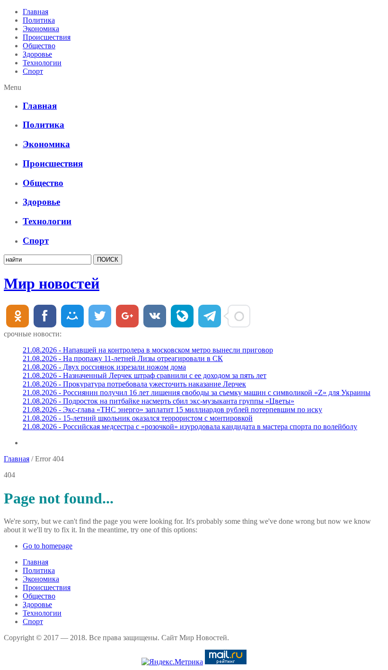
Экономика (41, 29)
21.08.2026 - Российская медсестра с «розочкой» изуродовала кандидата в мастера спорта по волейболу (190, 427)
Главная (35, 12)
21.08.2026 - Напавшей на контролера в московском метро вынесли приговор (148, 350)
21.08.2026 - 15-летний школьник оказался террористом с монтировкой (138, 418)
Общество (39, 46)
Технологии (42, 63)
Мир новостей (51, 283)
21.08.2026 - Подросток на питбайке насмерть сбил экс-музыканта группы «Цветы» (158, 401)
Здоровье (37, 54)
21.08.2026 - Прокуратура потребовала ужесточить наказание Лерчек (134, 384)
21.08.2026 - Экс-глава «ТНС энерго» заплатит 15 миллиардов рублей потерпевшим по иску (172, 410)
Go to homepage (47, 546)
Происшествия (47, 37)
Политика (39, 20)
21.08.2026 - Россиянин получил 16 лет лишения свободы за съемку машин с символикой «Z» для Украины (196, 392)
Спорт (33, 71)
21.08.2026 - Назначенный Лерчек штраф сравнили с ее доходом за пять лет (144, 375)
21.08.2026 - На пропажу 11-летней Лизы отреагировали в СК (123, 358)
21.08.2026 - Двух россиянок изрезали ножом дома (104, 367)
